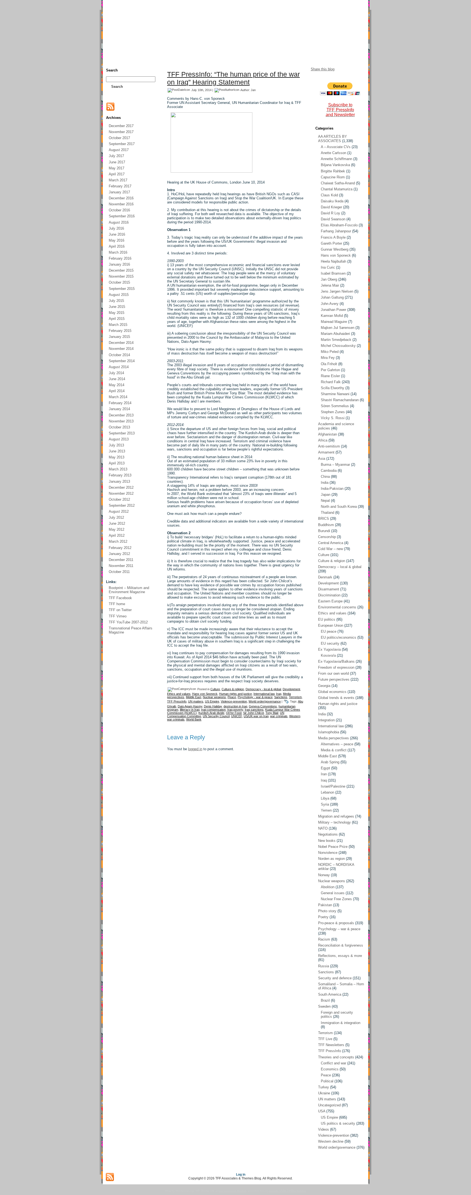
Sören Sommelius (335, 406)
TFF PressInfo (176, 701)
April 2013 (117, 463)
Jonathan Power (333, 310)
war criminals (279, 716)
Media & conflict (333, 750)
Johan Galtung (332, 297)
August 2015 (119, 295)
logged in (195, 749)
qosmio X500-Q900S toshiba (287, 1190)
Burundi (324, 531)
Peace (232, 697)
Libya (325, 798)
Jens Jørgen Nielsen (337, 291)
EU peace (328, 631)
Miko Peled (330, 352)
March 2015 (118, 325)
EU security (330, 643)
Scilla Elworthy (332, 388)
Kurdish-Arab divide (211, 712)
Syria (325, 804)
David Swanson (333, 219)
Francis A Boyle (333, 237)
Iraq (278, 693)
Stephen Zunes (333, 412)
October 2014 (119, 355)
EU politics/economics (338, 637)
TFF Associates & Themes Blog (235, 48)
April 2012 (117, 535)
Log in (240, 1174)
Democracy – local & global (339, 567)
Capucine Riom (333, 177)
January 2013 (119, 481)
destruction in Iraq (235, 706)
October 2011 (119, 572)
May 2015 (116, 313)
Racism (324, 939)
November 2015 (121, 276)
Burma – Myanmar (335, 465)
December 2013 (121, 415)
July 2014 (116, 373)
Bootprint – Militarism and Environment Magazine (129, 590)
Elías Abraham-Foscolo (339, 225)
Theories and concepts (336, 1057)
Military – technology (334, 822)
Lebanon (327, 792)
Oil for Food (233, 712)
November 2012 (121, 493)
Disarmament (328, 589)
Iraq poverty (235, 709)
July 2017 (116, 156)
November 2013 (121, 421)
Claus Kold (329, 195)
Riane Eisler (330, 376)
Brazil (325, 1000)
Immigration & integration (340, 1023)
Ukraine (324, 1093)
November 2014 (121, 349)
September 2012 (122, 505)
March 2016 (118, 252)
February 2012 (120, 548)
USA (321, 1111)
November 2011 (121, 566)
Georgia (324, 686)
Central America (330, 543)
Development (291, 689)
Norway (324, 875)
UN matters (195, 701)
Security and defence (335, 978)
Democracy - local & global (263, 689)
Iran (324, 774)
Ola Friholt (329, 364)
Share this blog (322, 69)
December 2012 (121, 487)
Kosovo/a (328, 655)
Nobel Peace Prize (333, 847)
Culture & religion (233, 689)
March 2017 (118, 180)
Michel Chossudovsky (338, 346)
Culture (215, 689)
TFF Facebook (120, 598)
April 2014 (117, 391)
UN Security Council (216, 716)
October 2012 (119, 499)
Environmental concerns (337, 607)
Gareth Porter (331, 243)
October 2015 (119, 282)
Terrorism (295, 697)
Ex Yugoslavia (329, 649)
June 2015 (117, 307)
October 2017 (119, 138)
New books (327, 841)
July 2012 (116, 517)
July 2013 (116, 445)
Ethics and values (179, 693)
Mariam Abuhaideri (335, 334)
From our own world (333, 673)
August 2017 (119, 150)
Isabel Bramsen (333, 273)
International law (263, 693)
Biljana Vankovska (335, 165)
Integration (326, 720)
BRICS (323, 519)
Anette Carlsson (333, 153)
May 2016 (116, 240)
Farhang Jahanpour (336, 231)
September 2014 (122, 361)
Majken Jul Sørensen (337, 328)
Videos (323, 1129)
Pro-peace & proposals (336, 923)
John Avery (330, 304)
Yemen (326, 810)
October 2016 (119, 210)
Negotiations (328, 834)
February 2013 (120, 475)
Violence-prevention (234, 701)
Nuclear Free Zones (336, 899)
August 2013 (119, 439)
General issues (333, 893)
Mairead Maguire (334, 322)
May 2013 (116, 457)
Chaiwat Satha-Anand (338, 183)
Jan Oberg (329, 279)
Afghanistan (327, 434)
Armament (326, 452)
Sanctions (280, 697)
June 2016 (117, 234)
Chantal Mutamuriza (336, 189)
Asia (321, 459)
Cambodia (329, 471)
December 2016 (121, 198)
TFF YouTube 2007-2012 (128, 622)
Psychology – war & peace (339, 929)
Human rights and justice (235, 693)
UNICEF (236, 716)
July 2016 (116, 228)
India (324, 483)
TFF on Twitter (120, 610)
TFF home (117, 604)
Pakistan (325, 905)
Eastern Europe (330, 601)
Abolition (327, 887)
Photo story (327, 911)
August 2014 (119, 367)
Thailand (327, 513)
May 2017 (116, 168)
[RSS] (110, 106)
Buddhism (326, 525)
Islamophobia (328, 732)
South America (329, 994)
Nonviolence (327, 853)
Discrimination (329, 595)
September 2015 (122, 289)
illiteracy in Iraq (190, 709)
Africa (322, 440)
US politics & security (338, 1123)
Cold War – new (330, 549)
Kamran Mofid (332, 316)
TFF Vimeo (117, 616)
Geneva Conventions (263, 706)
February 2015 (120, 331)
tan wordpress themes (232, 1190)
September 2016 (122, 216)
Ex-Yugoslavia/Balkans (336, 661)
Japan (325, 495)
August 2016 (119, 222)
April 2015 (117, 319)
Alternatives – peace (337, 744)
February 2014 (120, 403)
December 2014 (121, 343)
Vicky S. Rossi (333, 418)
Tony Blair (271, 712)
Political (327, 1081)
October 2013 (119, 427)
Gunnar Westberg (334, 249)
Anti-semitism (329, 446)
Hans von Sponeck (205, 693)
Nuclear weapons (214, 697)
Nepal (325, 501)
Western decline (330, 1141)
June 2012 (117, 523)
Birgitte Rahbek (333, 171)
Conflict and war (333, 1063)
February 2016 (120, 258)
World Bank (193, 719)
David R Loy (330, 213)
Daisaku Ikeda (332, 201)
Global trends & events (336, 698)
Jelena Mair (330, 285)
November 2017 (121, 132)
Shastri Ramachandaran (340, 400)
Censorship (327, 537)
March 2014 (118, 397)
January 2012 (119, 554)
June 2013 (117, 451)
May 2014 (116, 385)
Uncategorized (329, 1105)
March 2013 (118, 469)
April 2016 (117, 246)
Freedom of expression (336, 667)
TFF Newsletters (331, 1045)
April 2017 (117, 174)
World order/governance (265, 701)
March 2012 (118, 541)
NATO (323, 828)
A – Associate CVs (336, 147)
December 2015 (121, 270)
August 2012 (119, 511)
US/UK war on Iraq (256, 716)
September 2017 (122, 144)
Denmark (325, 577)
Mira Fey (328, 358)
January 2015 (119, 337)
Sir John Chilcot (253, 712)
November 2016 (121, 204)
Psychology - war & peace (255, 697)
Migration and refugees (336, 816)
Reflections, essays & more (340, 956)
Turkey (323, 1087)
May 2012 (116, 529)
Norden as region (331, 859)
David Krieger (331, 207)
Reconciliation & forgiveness (340, 945)
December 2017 (121, 126)
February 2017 (120, 186)
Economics (330, 1069)
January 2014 (119, 409)
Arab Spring (330, 762)
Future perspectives (333, 679)
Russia (323, 966)
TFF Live (325, 1039)
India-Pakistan (332, 489)
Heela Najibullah (333, 261)
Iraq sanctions (254, 709)
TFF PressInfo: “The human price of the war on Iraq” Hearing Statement (233, 78)
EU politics (326, 619)
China (325, 477)
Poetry (323, 917)
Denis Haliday (213, 706)
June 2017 (117, 162)
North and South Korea (339, 507)
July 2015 (116, 301)
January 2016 (119, 264)
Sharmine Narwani (335, 394)
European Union (330, 625)
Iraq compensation (213, 709)
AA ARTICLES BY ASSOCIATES (332, 138)
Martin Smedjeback (336, 340)
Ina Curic (328, 267)
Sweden (324, 1006)
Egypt (325, 768)
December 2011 (121, 560)
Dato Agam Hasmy (190, 706)
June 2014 (117, 379)
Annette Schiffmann (336, 159)
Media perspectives (333, 738)
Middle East (193, 697)
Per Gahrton (330, 370)
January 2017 (119, 192)
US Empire (212, 701)
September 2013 (122, 433)
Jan (253, 90)
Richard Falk (331, 382)
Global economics (332, 692)
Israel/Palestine (333, 786)
